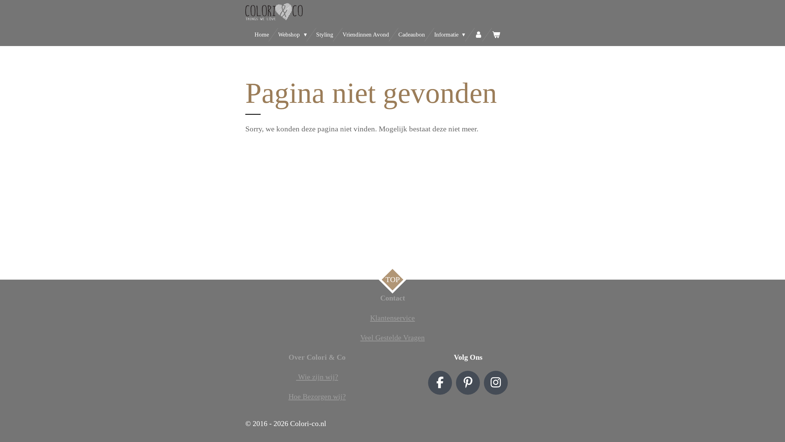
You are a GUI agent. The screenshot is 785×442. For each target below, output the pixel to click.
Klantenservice (392, 318)
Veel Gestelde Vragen (392, 338)
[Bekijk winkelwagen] (496, 34)
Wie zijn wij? (317, 377)
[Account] (478, 34)
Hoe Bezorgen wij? (317, 397)
